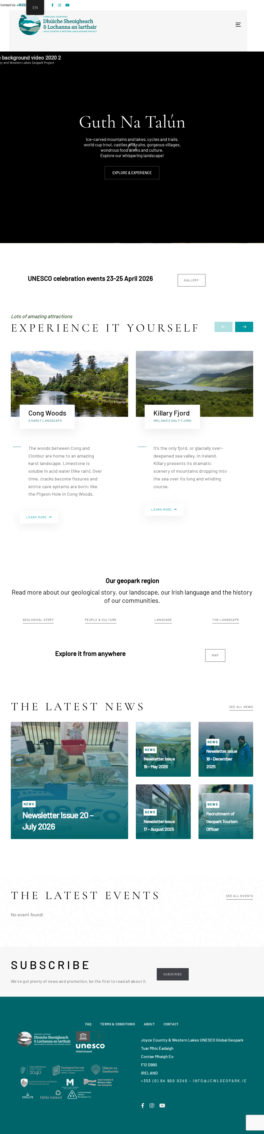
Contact (171, 1024)
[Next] (244, 327)
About (149, 1024)
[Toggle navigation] (183, 25)
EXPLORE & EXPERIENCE (132, 173)
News (29, 804)
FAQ (88, 1024)
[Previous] (223, 327)
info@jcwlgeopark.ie (220, 1081)
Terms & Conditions (117, 1024)
